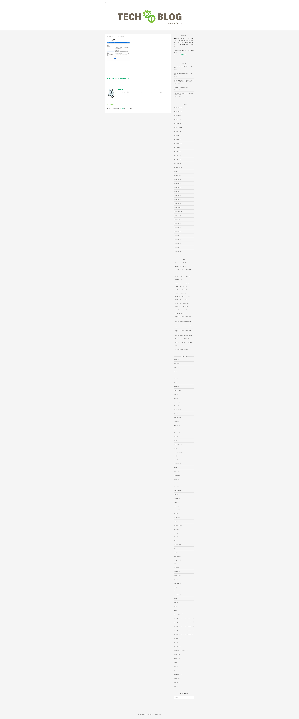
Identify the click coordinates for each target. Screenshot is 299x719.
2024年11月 (177, 115)
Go (182, 276)
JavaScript (178, 283)
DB (184, 266)
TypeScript (186, 303)
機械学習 (176, 682)
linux (185, 286)
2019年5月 (176, 191)
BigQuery (178, 266)
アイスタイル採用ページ (180, 54)
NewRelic (176, 506)
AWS (184, 262)
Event (175, 421)
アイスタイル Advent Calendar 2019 (182, 622)
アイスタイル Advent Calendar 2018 (183, 317)
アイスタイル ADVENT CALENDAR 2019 (183, 322)
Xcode (175, 598)
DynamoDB (176, 409)
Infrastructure (177, 452)
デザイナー (178, 338)
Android (177, 262)
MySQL (177, 289)
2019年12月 (177, 167)
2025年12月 (177, 107)
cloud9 (176, 386)
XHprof (176, 602)
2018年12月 (177, 211)
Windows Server (179, 313)
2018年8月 (176, 227)
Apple (175, 375)
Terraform (178, 303)
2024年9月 (176, 119)
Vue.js (177, 309)
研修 (176, 345)
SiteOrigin (158, 714)
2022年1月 (176, 123)
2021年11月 (177, 131)
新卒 (190, 342)
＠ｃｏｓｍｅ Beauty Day (181, 349)
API (175, 371)
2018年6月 (176, 235)
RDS (175, 533)
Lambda (176, 479)
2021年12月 (177, 127)
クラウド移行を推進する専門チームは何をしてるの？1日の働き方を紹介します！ (183, 81)
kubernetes (187, 283)
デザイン (186, 338)
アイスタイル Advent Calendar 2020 (183, 326)
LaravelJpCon (177, 490)
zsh (175, 610)
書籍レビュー (177, 674)
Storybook (176, 560)
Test (175, 579)
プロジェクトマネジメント (180, 650)
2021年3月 (176, 139)
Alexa (175, 359)
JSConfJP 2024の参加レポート (181, 87)
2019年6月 (176, 187)
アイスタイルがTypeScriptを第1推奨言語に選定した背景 (183, 94)
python (183, 293)
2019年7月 (176, 183)
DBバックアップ (179, 269)
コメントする (121, 36)
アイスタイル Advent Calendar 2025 (183, 335)
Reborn (177, 296)
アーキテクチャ (177, 614)
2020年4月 (176, 159)
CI (174, 382)
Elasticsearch (178, 273)
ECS (175, 413)
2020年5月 (176, 155)
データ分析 (176, 638)
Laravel (176, 483)
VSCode (185, 306)
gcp (176, 276)
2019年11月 (177, 171)
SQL (189, 296)
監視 (175, 686)
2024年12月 (177, 111)
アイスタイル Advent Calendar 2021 (183, 331)
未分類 (175, 678)
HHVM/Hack (177, 444)
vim (175, 587)
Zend (175, 606)
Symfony (176, 571)
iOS (177, 279)
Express (176, 425)
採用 (183, 342)
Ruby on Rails (177, 544)
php (175, 521)
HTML (188, 276)
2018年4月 (176, 243)
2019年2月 (176, 203)
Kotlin (175, 471)
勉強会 (177, 342)
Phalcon (176, 517)
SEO (183, 296)
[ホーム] (149, 24)
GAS (186, 273)
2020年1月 (176, 163)
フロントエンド (177, 654)
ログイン (122, 108)
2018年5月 (176, 239)
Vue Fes (184, 309)
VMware (177, 306)
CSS (175, 394)
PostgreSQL (177, 525)
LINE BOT (178, 286)
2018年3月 (176, 247)
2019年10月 (177, 175)
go (175, 440)
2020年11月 (177, 147)
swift (186, 299)
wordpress (176, 594)
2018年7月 (176, 231)
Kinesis (176, 467)
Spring (175, 552)
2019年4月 (176, 195)
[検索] (192, 696)
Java (183, 279)
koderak (120, 89)
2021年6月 (176, 135)
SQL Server (178, 299)
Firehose (176, 432)
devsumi (176, 402)
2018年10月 (177, 219)
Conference (177, 390)
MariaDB (176, 498)
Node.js (184, 289)
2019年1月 (176, 207)
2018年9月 (176, 223)
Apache (176, 367)
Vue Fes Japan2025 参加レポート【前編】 (183, 74)
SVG (175, 564)
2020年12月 (177, 143)
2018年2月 (176, 251)
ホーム (106, 2)
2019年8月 (176, 179)
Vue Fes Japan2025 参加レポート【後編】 (183, 66)
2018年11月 (177, 215)
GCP (175, 436)
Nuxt (177, 293)
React (175, 536)
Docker (188, 269)
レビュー (176, 658)
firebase (176, 429)
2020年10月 (177, 151)
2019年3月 (176, 199)
